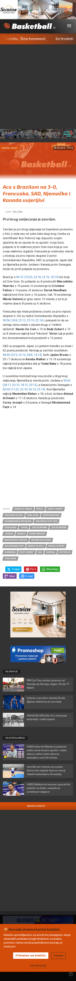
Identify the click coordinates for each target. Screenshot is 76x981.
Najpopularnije (15, 738)
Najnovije (12, 671)
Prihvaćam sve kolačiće (31, 955)
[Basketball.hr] (29, 28)
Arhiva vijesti (36, 805)
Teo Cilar (18, 211)
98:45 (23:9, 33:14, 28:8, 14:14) (22, 355)
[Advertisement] (38, 84)
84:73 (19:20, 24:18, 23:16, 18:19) (37, 277)
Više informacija (38, 965)
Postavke (58, 955)
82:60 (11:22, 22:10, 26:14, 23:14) (24, 389)
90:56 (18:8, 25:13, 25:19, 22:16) (23, 320)
